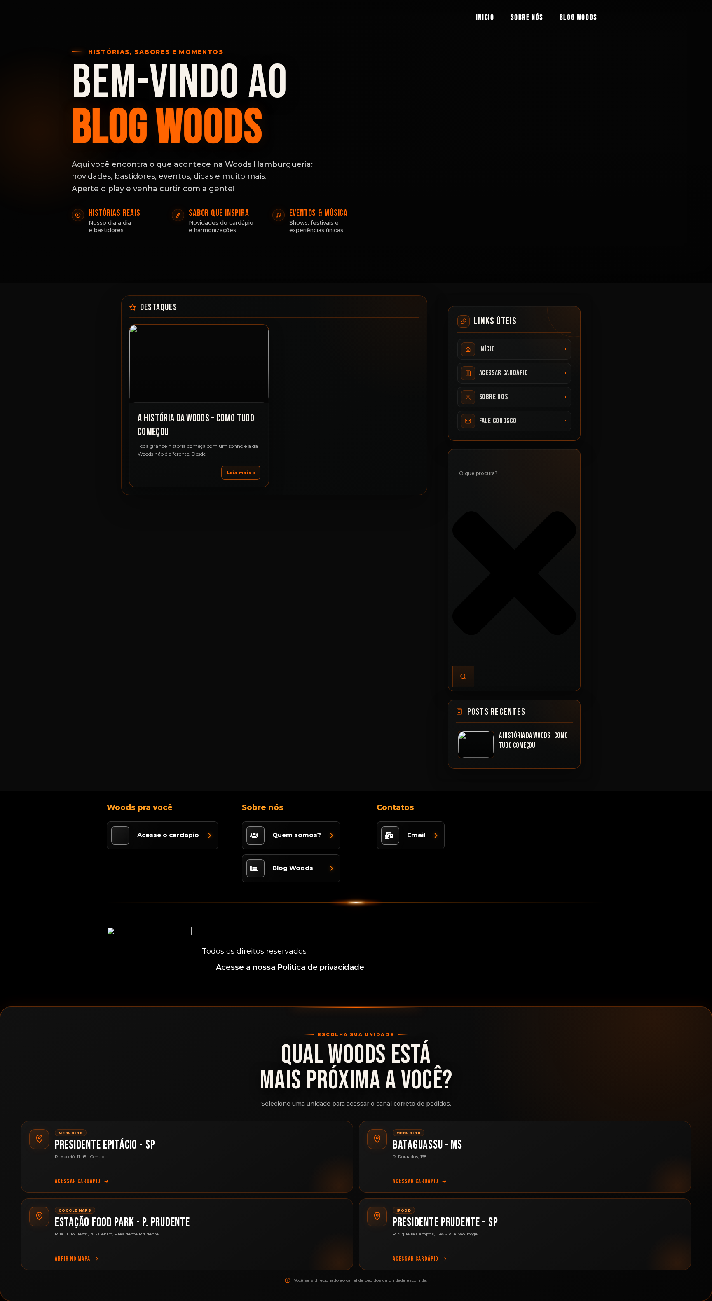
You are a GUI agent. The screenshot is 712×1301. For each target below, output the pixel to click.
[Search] (463, 676)
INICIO (485, 17)
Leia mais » (241, 472)
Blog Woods (578, 17)
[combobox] (514, 473)
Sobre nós (527, 17)
